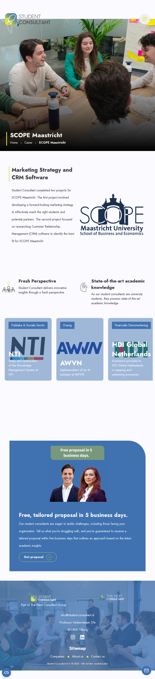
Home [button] (14, 142)
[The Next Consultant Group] (111, 597)
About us (78, 656)
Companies (57, 656)
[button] (27, 19)
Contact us (98, 656)
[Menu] (144, 19)
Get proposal (33, 557)
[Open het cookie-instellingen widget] (6, 672)
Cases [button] (28, 142)
